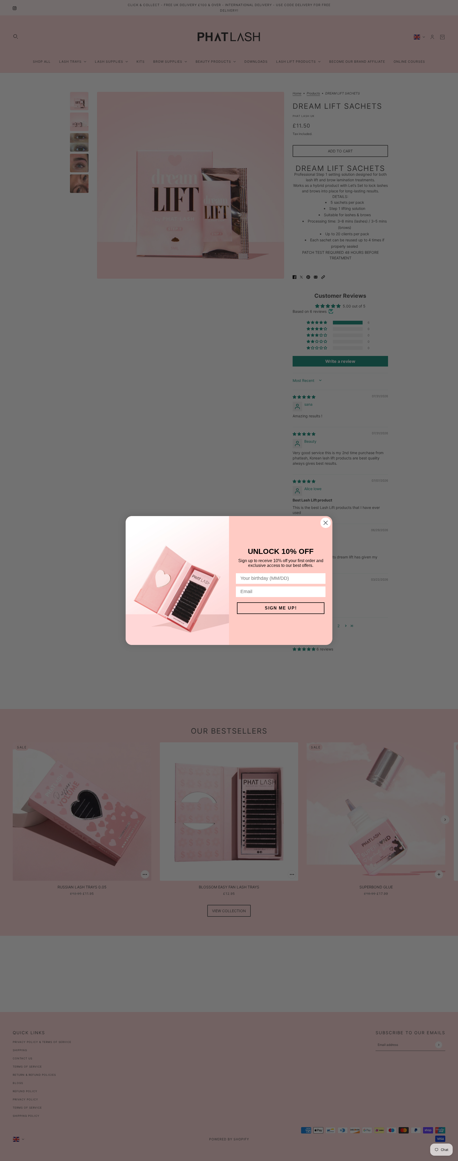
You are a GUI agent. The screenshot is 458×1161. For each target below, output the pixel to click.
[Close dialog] (325, 522)
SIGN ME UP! (281, 608)
